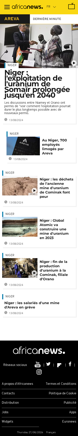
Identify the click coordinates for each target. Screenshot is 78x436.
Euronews (69, 421)
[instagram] (39, 371)
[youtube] (38, 365)
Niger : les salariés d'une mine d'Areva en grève (31, 305)
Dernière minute (47, 19)
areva (11, 19)
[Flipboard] (60, 365)
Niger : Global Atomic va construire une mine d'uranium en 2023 (54, 229)
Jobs (5, 412)
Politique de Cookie (62, 393)
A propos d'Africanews (17, 384)
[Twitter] (49, 365)
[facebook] (70, 365)
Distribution (10, 403)
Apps (72, 412)
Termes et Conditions (61, 384)
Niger (12, 65)
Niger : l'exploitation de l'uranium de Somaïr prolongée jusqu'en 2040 (37, 84)
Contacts (8, 393)
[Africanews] (27, 7)
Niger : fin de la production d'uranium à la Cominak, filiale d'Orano (54, 270)
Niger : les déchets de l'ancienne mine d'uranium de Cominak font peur (56, 188)
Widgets (7, 421)
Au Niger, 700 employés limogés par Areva (54, 146)
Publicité (70, 403)
